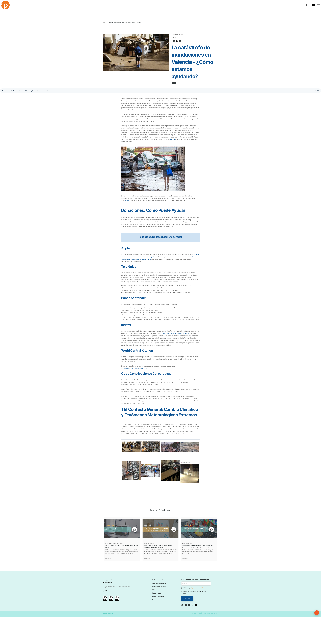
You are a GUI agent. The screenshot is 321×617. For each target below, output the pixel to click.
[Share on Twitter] (177, 41)
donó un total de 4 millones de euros (176, 333)
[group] (160, 90)
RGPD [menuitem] (215, 613)
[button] (318, 5)
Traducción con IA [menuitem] (157, 579)
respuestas (191, 257)
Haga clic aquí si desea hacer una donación (160, 236)
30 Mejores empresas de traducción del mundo (197, 545)
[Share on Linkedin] (180, 41)
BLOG (173, 82)
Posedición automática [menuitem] (159, 586)
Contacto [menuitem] (155, 600)
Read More (108, 558)
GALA (127, 200)
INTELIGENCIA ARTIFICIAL (115, 543)
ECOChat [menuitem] (154, 590)
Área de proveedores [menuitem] (158, 596)
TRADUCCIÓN (150, 543)
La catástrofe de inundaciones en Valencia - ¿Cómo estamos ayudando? (124, 22)
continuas (183, 257)
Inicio (104, 22)
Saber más (108, 591)
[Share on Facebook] (174, 41)
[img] (315, 91)
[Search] (309, 5)
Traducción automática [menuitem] (159, 583)
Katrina (172, 139)
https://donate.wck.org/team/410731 (134, 368)
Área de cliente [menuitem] (156, 593)
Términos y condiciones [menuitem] (199, 613)
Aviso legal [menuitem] (210, 613)
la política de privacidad (197, 588)
